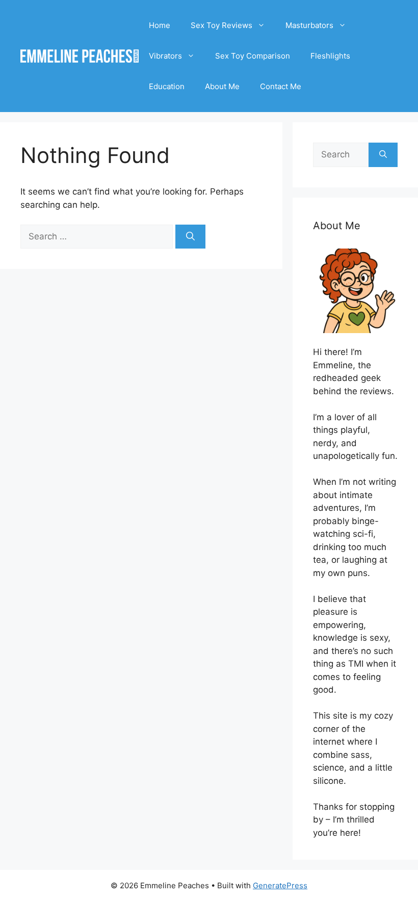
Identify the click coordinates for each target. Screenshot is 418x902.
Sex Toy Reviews (221, 25)
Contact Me (280, 86)
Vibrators (165, 56)
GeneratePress (280, 885)
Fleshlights (330, 56)
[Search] (190, 237)
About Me (222, 86)
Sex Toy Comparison (252, 56)
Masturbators (309, 25)
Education (167, 86)
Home (159, 25)
